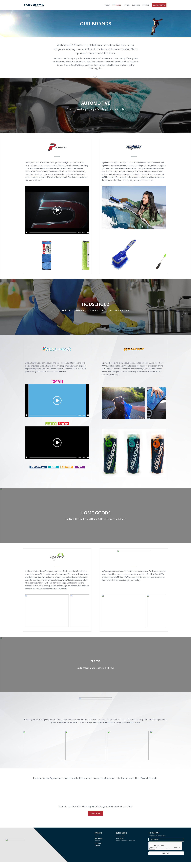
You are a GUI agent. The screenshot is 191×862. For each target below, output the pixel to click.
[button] (57, 210)
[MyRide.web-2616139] (143, 268)
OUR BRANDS (98, 838)
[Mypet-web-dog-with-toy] (61, 757)
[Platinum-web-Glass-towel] (66, 269)
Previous (30, 255)
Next (84, 255)
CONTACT (97, 845)
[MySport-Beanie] (143, 624)
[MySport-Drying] (143, 417)
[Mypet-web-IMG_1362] (103, 757)
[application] (57, 210)
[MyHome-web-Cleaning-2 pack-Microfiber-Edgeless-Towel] (66, 624)
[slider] (53, 232)
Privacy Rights (120, 836)
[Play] (27, 233)
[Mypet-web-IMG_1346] (146, 757)
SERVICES (97, 840)
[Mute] (88, 233)
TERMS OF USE (120, 838)
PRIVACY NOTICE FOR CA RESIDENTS (125, 840)
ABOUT (96, 836)
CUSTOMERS (98, 843)
